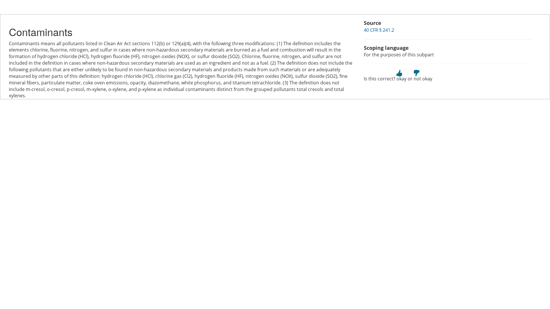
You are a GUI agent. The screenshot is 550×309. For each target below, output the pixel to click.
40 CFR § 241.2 (379, 30)
